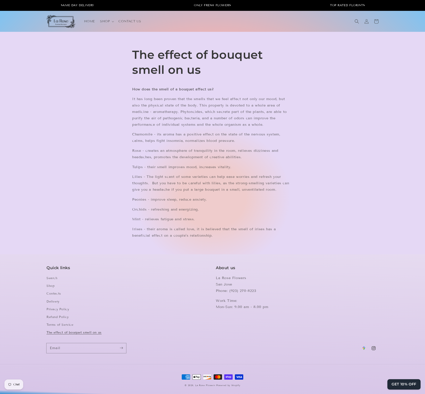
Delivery (53, 301)
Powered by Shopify (228, 385)
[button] (106, 21)
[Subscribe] (121, 348)
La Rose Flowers (205, 385)
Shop (50, 286)
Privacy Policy (57, 309)
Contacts (53, 293)
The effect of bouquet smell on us (74, 332)
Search (52, 278)
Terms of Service (59, 325)
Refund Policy (57, 317)
